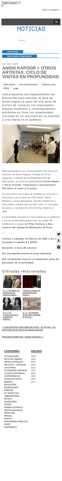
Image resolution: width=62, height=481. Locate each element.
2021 (33, 370)
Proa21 (8, 416)
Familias (8, 390)
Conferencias (12, 376)
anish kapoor (9, 84)
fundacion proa (49, 84)
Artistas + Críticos (15, 365)
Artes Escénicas (13, 362)
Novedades (10, 401)
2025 (33, 359)
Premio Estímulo (13, 407)
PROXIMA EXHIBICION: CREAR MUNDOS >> (23, 337)
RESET (7, 424)
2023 (33, 365)
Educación (12, 56)
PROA (6, 88)
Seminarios (10, 427)
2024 (33, 362)
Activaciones (11, 356)
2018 (33, 379)
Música (8, 399)
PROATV (8, 418)
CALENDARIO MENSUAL (15, 370)
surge (15, 88)
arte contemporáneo (28, 84)
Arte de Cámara (13, 359)
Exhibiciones (25, 56)
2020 (33, 373)
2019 (33, 376)
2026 (33, 356)
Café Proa (10, 367)
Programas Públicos (16, 421)
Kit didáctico (11, 393)
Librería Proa (11, 396)
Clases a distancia (14, 373)
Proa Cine (9, 413)
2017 (33, 382)
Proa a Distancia (13, 410)
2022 (33, 367)
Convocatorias (13, 379)
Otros (7, 404)
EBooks (8, 382)
